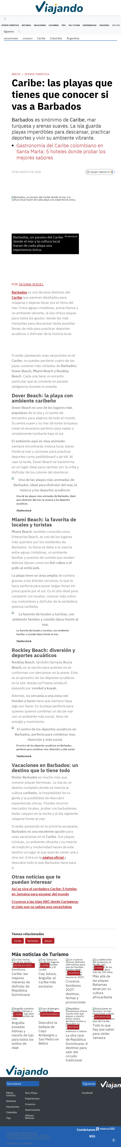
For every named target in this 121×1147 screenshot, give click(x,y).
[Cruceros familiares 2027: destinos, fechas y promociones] (77, 968)
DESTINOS (73, 1027)
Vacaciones (40, 25)
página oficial (53, 857)
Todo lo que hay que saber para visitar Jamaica (103, 1031)
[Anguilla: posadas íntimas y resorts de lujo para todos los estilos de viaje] (23, 1013)
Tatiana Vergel (31, 284)
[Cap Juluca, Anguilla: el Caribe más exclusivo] (50, 964)
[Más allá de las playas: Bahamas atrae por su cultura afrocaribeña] (104, 965)
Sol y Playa (74, 25)
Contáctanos (86, 1130)
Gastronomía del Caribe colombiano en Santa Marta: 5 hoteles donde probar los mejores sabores (61, 151)
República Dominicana (27, 965)
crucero (27, 38)
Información (102, 1017)
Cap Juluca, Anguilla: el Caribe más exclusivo (48, 979)
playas (48, 940)
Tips (63, 25)
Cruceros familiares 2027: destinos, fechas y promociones (76, 991)
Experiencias (89, 25)
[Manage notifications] (113, 1140)
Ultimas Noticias (29, 1116)
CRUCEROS (73, 973)
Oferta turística (10, 25)
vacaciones (11, 38)
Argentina (73, 38)
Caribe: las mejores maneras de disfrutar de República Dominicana (21, 984)
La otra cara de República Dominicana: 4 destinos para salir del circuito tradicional (77, 1047)
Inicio (16, 74)
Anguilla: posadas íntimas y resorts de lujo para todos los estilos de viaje (23, 1035)
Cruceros (104, 25)
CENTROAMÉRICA (50, 1014)
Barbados (19, 292)
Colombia (54, 25)
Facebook (87, 1092)
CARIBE (45, 965)
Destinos (26, 25)
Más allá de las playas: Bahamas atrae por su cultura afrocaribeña (102, 986)
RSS (92, 1136)
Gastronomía (32, 1109)
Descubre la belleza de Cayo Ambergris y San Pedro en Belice (49, 1032)
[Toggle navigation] (4, 19)
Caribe (41, 38)
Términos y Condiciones (19, 1143)
